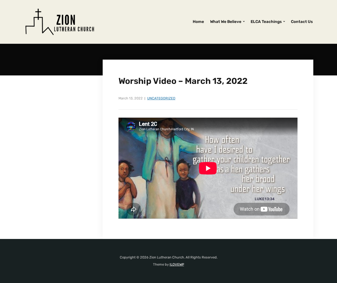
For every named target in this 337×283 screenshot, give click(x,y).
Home (198, 21)
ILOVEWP (177, 264)
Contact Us (302, 21)
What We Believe (225, 21)
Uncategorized (161, 98)
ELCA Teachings (266, 21)
